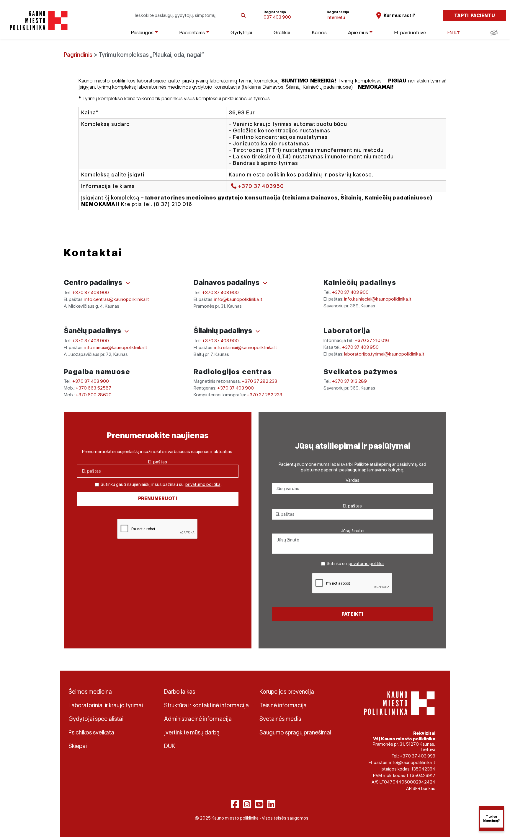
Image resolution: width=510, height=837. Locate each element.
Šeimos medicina (90, 691)
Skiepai (77, 746)
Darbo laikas (179, 691)
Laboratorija (346, 330)
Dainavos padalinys (227, 282)
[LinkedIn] (271, 804)
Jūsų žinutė (352, 530)
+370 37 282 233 (259, 381)
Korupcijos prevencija (286, 691)
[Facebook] (235, 804)
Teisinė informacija (283, 705)
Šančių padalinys (93, 330)
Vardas (352, 480)
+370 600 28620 (94, 395)
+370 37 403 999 (417, 756)
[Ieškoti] (243, 15)
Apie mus (358, 32)
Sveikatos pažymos (360, 371)
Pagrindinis (78, 54)
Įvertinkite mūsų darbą (192, 732)
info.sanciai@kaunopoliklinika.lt (115, 347)
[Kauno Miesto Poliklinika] (37, 20)
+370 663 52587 (93, 388)
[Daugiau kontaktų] (128, 283)
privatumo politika (202, 484)
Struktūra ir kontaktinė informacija (206, 705)
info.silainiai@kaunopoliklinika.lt (245, 347)
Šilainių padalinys (224, 330)
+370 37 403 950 (360, 347)
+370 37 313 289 (349, 381)
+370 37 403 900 (90, 292)
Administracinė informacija (198, 718)
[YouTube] (259, 804)
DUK (169, 746)
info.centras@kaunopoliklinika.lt (116, 299)
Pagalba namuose (97, 371)
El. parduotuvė (410, 32)
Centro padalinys (94, 282)
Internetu (336, 17)
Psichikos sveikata (91, 732)
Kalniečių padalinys (359, 282)
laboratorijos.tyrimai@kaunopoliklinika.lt (384, 354)
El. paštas (157, 462)
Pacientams (192, 32)
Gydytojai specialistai (95, 718)
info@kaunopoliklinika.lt (238, 299)
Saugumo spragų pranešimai (295, 732)
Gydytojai (241, 32)
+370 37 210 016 (372, 340)
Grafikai (282, 32)
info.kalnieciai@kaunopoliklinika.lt (377, 299)
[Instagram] (247, 804)
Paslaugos (142, 32)
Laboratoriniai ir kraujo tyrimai (105, 705)
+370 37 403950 (260, 186)
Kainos (319, 32)
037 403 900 (277, 17)
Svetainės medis (280, 718)
